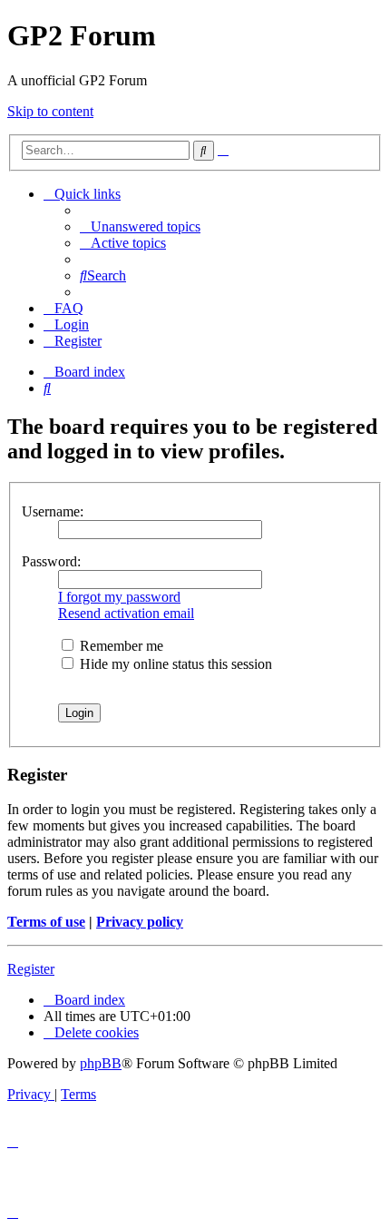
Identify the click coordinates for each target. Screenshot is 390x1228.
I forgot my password (119, 596)
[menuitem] (140, 226)
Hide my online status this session (174, 664)
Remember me (119, 645)
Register (30, 969)
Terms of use (46, 921)
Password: (51, 561)
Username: (52, 511)
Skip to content (50, 111)
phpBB (101, 1063)
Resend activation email (126, 613)
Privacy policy (139, 921)
